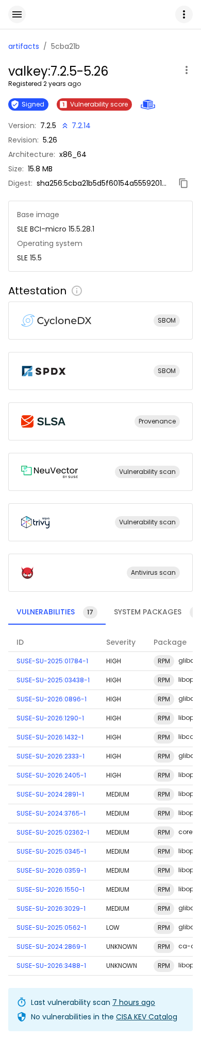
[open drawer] (17, 14)
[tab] (57, 612)
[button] (184, 14)
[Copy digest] (183, 183)
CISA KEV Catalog (146, 1017)
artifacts (23, 46)
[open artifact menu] (186, 70)
